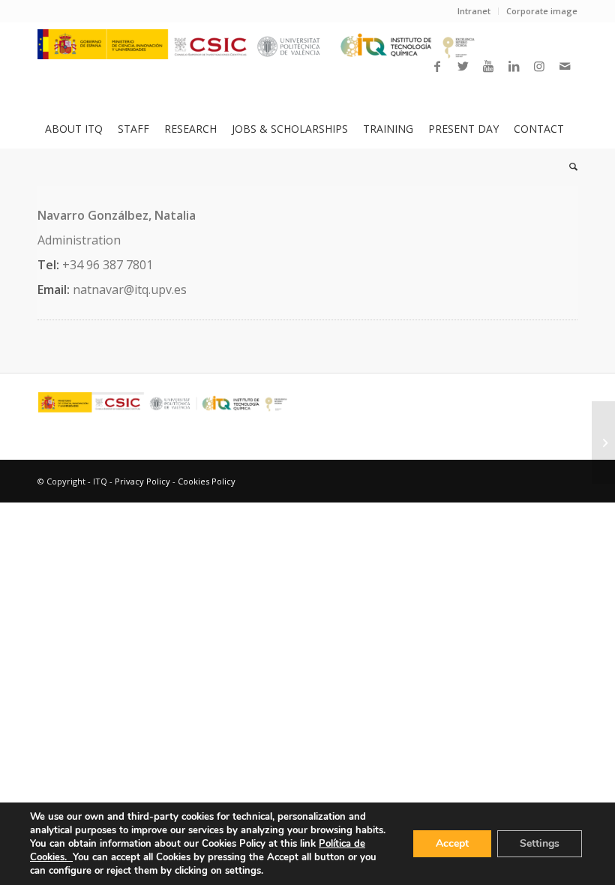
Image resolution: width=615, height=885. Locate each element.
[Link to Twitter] (463, 66)
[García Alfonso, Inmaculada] (603, 442)
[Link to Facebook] (437, 66)
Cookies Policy (207, 481)
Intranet (474, 10)
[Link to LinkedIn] (513, 66)
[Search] (570, 166)
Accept (452, 843)
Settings (540, 843)
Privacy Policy (142, 481)
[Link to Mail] (565, 66)
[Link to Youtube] (488, 66)
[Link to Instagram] (539, 66)
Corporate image (542, 10)
